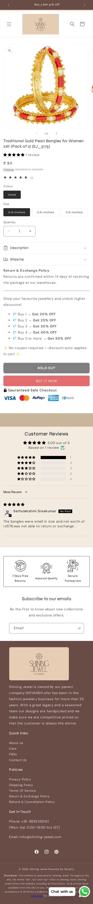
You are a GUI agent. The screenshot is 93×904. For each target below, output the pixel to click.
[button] (9, 24)
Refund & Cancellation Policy (32, 802)
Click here (37, 895)
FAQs (13, 754)
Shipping (8, 169)
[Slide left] (37, 133)
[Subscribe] (79, 628)
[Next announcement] (85, 5)
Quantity (9, 222)
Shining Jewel (38, 869)
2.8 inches (77, 213)
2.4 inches (19, 213)
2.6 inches (48, 213)
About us (16, 743)
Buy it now (46, 381)
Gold (14, 195)
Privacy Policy (20, 779)
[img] (14, 504)
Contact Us (18, 760)
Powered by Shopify (61, 869)
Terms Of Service (22, 791)
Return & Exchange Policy (29, 796)
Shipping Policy (21, 785)
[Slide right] (56, 133)
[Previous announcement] (8, 5)
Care (12, 748)
